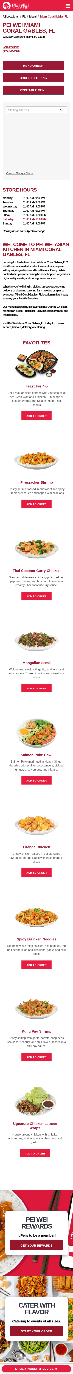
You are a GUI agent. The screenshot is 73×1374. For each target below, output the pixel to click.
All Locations (11, 16)
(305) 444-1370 (11, 51)
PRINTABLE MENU (33, 90)
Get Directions (11, 47)
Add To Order (36, 416)
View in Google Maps (19, 173)
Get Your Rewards (36, 1245)
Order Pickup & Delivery (36, 1368)
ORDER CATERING (33, 78)
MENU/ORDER (33, 65)
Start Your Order (36, 1331)
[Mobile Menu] (68, 6)
